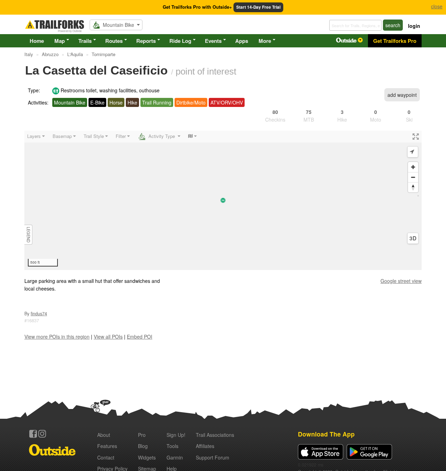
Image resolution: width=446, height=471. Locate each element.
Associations (215, 434)
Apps (241, 41)
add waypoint (402, 94)
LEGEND (28, 234)
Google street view (401, 280)
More (265, 41)
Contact (105, 457)
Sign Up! (176, 434)
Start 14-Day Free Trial (258, 7)
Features (107, 445)
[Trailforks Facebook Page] (33, 433)
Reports (146, 41)
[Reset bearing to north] (413, 187)
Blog (143, 445)
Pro (142, 434)
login (414, 25)
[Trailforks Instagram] (42, 433)
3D (412, 238)
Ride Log (180, 41)
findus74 (39, 313)
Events (213, 41)
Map (59, 41)
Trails (85, 41)
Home (37, 41)
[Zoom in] (413, 167)
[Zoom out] (413, 177)
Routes (114, 41)
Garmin (175, 457)
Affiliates (205, 445)
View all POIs (108, 336)
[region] (223, 200)
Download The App (326, 434)
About (103, 434)
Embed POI (139, 336)
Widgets (147, 457)
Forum (212, 457)
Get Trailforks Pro (394, 41)
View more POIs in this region (57, 336)
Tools (172, 445)
